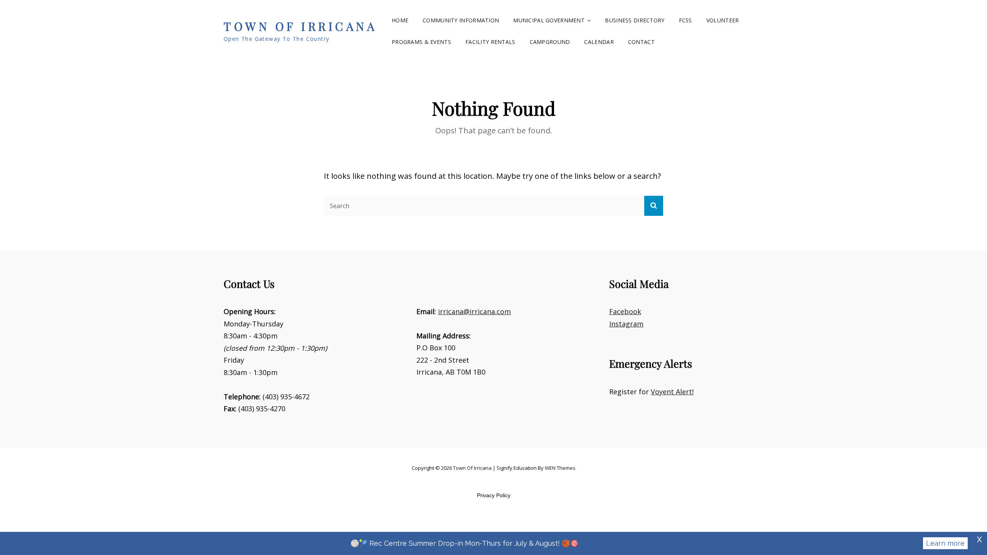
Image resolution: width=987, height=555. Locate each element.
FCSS (685, 20)
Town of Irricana (300, 26)
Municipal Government (548, 20)
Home (400, 20)
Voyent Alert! (672, 391)
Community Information (461, 20)
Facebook (625, 311)
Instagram (626, 323)
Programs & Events (421, 41)
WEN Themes (560, 467)
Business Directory (634, 20)
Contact (641, 41)
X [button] (979, 539)
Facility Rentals (490, 41)
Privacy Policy (493, 495)
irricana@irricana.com (474, 311)
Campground (550, 41)
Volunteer (722, 20)
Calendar (598, 41)
